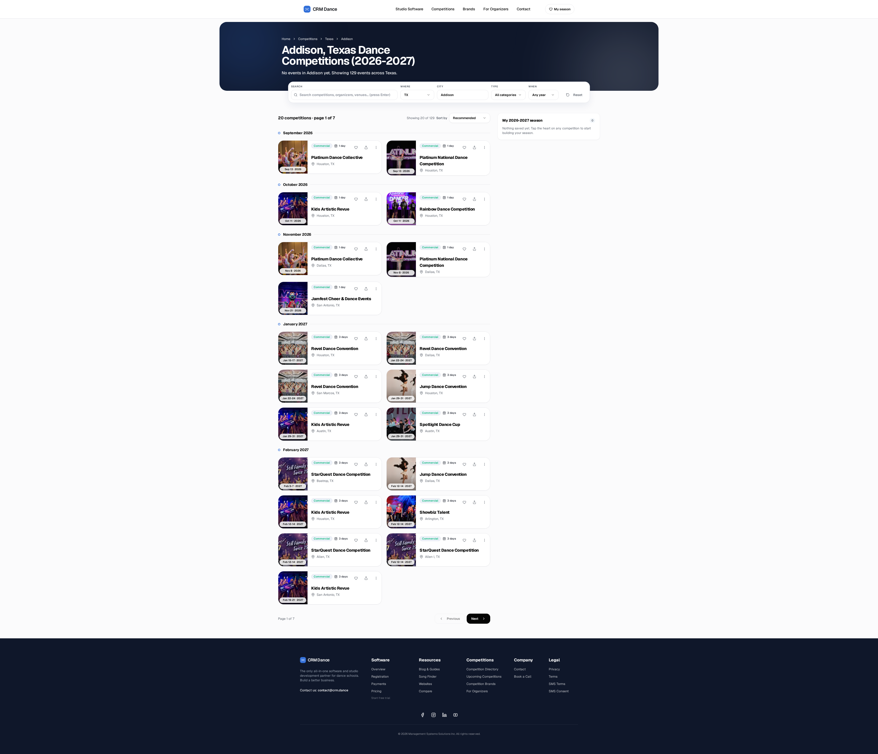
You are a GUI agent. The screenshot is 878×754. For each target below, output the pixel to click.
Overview (378, 669)
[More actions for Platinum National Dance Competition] (484, 147)
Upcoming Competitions (483, 676)
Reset (577, 95)
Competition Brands (480, 684)
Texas (329, 39)
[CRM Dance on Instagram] (433, 715)
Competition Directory (482, 669)
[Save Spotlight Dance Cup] (464, 414)
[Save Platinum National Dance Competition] (464, 147)
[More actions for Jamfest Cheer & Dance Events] (376, 289)
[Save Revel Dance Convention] (356, 339)
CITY (440, 86)
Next (474, 619)
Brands (469, 9)
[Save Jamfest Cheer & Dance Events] (356, 289)
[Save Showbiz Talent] (464, 502)
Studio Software (409, 9)
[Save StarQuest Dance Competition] (356, 464)
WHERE (405, 86)
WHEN (532, 86)
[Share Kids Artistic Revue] (366, 199)
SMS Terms (557, 684)
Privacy (554, 669)
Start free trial (380, 698)
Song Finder (427, 676)
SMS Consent (559, 691)
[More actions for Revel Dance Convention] (376, 339)
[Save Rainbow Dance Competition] (464, 199)
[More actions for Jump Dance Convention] (484, 377)
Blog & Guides (429, 669)
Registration (380, 676)
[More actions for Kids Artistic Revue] (376, 199)
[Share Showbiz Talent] (474, 502)
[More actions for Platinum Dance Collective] (376, 147)
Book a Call (522, 676)
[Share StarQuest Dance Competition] (366, 464)
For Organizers (496, 9)
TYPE (494, 86)
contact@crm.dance (333, 690)
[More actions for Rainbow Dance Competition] (484, 199)
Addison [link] (347, 39)
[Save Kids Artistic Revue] (356, 199)
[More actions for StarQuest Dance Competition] (376, 464)
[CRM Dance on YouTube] (455, 715)
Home (286, 39)
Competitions (443, 9)
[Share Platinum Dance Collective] (366, 147)
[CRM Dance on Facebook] (422, 715)
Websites (425, 684)
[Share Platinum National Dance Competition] (474, 147)
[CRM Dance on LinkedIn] (444, 715)
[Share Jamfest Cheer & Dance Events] (366, 289)
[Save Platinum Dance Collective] (356, 147)
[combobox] (417, 95)
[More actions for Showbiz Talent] (484, 502)
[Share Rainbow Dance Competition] (474, 199)
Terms (553, 676)
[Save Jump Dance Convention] (464, 377)
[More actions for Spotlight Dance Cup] (484, 414)
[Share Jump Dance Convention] (474, 377)
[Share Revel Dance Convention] (366, 339)
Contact (523, 9)
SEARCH (296, 86)
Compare (425, 691)
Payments (378, 684)
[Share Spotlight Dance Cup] (474, 414)
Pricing (376, 691)
